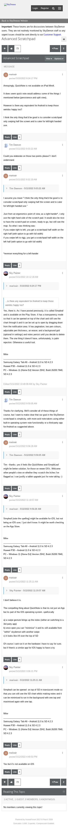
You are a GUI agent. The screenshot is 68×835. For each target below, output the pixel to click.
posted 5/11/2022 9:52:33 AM (23, 179)
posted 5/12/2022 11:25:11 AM (23, 581)
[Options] (62, 75)
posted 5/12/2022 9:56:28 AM (23, 446)
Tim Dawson (15, 145)
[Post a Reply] (5, 48)
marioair (13, 74)
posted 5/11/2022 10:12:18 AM (23, 277)
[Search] (53, 8)
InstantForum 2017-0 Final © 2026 (39, 819)
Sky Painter (14, 273)
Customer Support (52, 34)
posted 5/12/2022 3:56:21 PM (23, 671)
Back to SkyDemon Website (15, 20)
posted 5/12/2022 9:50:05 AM (23, 403)
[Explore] (60, 8)
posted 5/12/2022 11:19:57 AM (23, 500)
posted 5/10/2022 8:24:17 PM (23, 78)
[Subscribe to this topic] (63, 39)
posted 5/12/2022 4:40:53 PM (23, 757)
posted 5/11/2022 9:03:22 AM (23, 149)
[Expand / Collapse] (64, 792)
